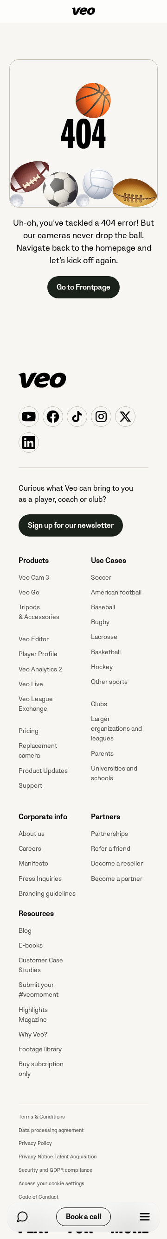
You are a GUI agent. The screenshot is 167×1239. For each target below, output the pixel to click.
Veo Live (31, 684)
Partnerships (109, 834)
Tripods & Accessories (39, 612)
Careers (30, 849)
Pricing (29, 731)
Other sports (109, 682)
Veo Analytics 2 (40, 669)
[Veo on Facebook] (53, 416)
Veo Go (29, 592)
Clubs (99, 704)
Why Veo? (33, 1034)
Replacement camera (38, 750)
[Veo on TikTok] (77, 416)
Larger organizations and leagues (116, 728)
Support (30, 786)
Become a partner (116, 879)
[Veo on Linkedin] (29, 442)
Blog (25, 931)
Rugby (100, 622)
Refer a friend (110, 849)
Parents (102, 754)
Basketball (106, 652)
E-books (31, 945)
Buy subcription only (41, 1069)
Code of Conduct (38, 1197)
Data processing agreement (51, 1130)
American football (116, 592)
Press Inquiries (40, 879)
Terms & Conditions (42, 1117)
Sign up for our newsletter (71, 525)
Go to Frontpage (83, 287)
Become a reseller (117, 863)
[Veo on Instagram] (101, 416)
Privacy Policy (35, 1143)
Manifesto (33, 863)
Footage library (40, 1049)
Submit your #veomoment (38, 990)
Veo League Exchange (36, 704)
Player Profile (38, 654)
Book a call (83, 1216)
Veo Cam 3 (34, 578)
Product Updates (43, 771)
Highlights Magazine (33, 1015)
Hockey (102, 667)
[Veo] (83, 11)
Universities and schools (114, 773)
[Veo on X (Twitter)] (125, 416)
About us (32, 834)
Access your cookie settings (51, 1184)
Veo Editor (34, 639)
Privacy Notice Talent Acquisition (57, 1157)
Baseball (103, 607)
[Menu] (145, 1217)
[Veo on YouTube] (29, 416)
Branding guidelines (47, 894)
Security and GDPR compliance (55, 1170)
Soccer (101, 578)
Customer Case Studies (41, 965)
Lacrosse (104, 637)
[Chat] (22, 1217)
